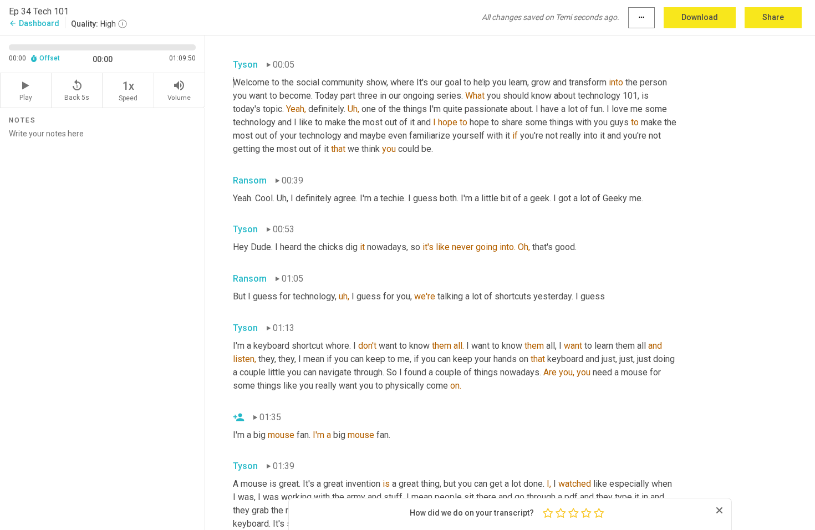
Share (773, 17)
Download (699, 17)
